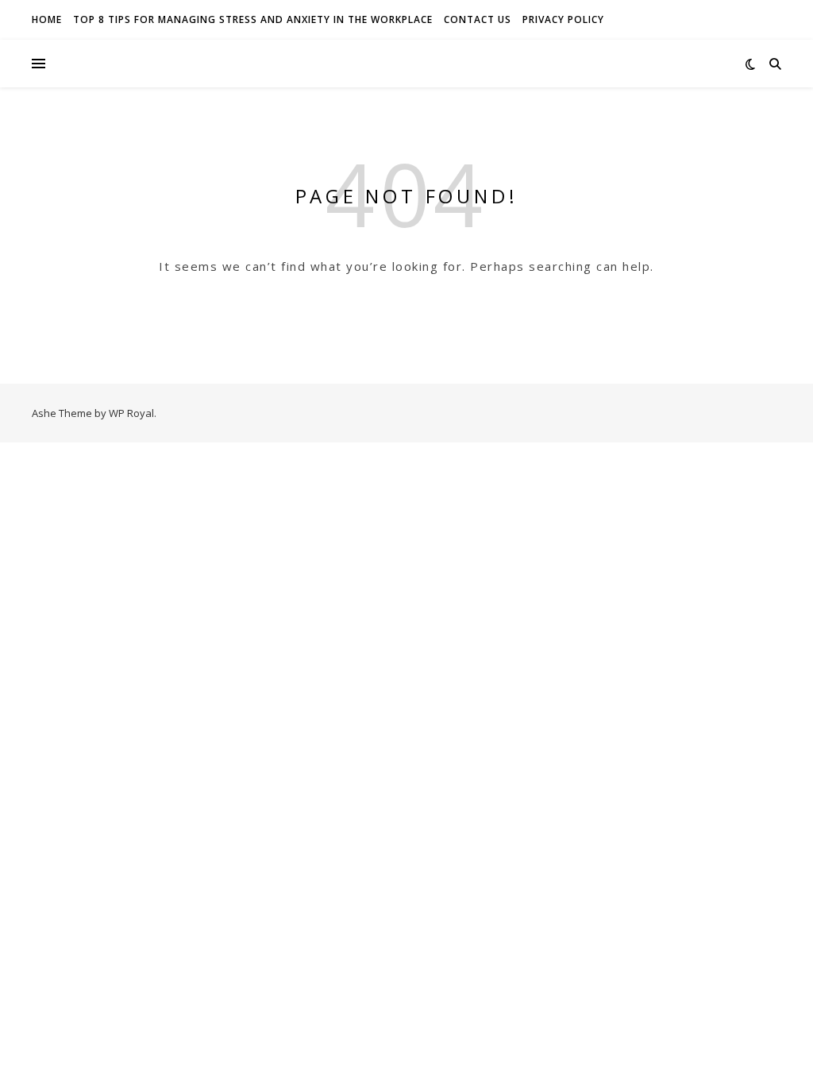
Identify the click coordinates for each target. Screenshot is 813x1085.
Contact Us (477, 19)
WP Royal (131, 413)
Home (47, 19)
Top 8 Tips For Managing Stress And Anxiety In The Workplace (253, 19)
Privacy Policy (563, 19)
